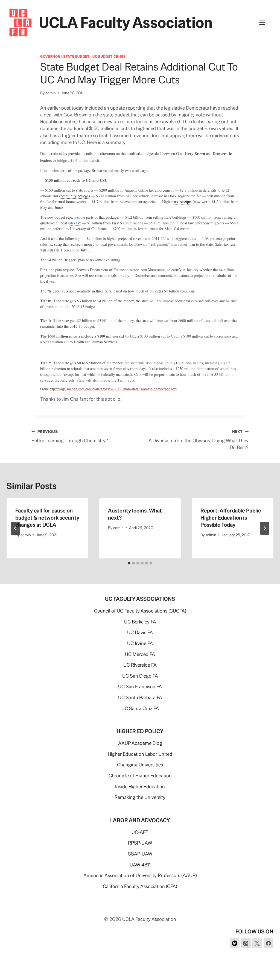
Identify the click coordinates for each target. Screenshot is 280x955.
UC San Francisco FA (140, 686)
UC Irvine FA (140, 643)
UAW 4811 (140, 865)
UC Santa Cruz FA (140, 708)
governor (50, 56)
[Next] (264, 528)
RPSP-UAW (140, 843)
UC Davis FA (140, 632)
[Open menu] (264, 22)
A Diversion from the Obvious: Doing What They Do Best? (198, 439)
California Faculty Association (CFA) (140, 886)
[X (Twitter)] (257, 943)
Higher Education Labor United (140, 754)
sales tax (74, 222)
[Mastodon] (235, 943)
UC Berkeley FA (140, 622)
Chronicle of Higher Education (140, 775)
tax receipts (182, 201)
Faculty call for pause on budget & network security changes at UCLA (47, 517)
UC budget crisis (109, 56)
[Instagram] (246, 943)
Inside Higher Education (140, 786)
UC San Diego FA (140, 676)
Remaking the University (140, 797)
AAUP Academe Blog (140, 743)
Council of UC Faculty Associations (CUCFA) (140, 611)
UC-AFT (140, 832)
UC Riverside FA (140, 665)
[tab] (129, 563)
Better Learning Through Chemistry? (69, 436)
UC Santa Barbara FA (140, 697)
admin (50, 92)
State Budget (76, 56)
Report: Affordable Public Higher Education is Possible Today (230, 517)
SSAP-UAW (140, 854)
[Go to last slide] (15, 528)
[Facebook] (268, 943)
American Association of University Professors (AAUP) (140, 875)
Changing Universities (140, 764)
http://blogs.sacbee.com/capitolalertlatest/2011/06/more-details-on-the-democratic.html (113, 389)
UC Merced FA (140, 654)
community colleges (74, 195)
